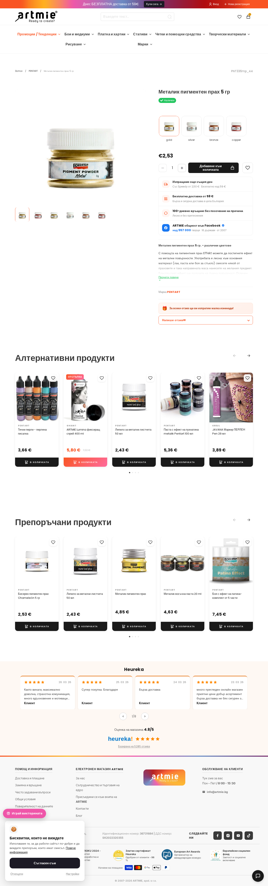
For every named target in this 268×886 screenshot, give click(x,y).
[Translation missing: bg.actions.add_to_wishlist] (53, 378)
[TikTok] (249, 835)
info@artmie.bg (217, 792)
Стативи (140, 34)
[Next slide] (248, 355)
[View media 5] (86, 215)
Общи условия (25, 799)
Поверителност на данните (34, 806)
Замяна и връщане (28, 785)
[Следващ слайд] (54, 397)
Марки (143, 44)
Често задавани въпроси (32, 792)
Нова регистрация (239, 4)
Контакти (82, 808)
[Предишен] (123, 716)
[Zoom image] (80, 154)
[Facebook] (217, 835)
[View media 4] (70, 215)
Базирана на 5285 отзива (134, 746)
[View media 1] (22, 215)
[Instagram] (228, 835)
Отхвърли (16, 874)
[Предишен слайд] (19, 397)
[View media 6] (102, 215)
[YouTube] (238, 835)
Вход (216, 4)
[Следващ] (145, 716)
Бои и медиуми (77, 34)
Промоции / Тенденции (37, 34)
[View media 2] (38, 215)
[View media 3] (54, 215)
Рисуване (74, 44)
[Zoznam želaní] (239, 17)
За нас (80, 778)
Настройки (72, 874)
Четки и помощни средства (178, 34)
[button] (129, 472)
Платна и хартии (111, 34)
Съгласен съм (45, 863)
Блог (79, 815)
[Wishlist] (247, 168)
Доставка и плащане (29, 778)
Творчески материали (227, 34)
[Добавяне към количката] (37, 462)
